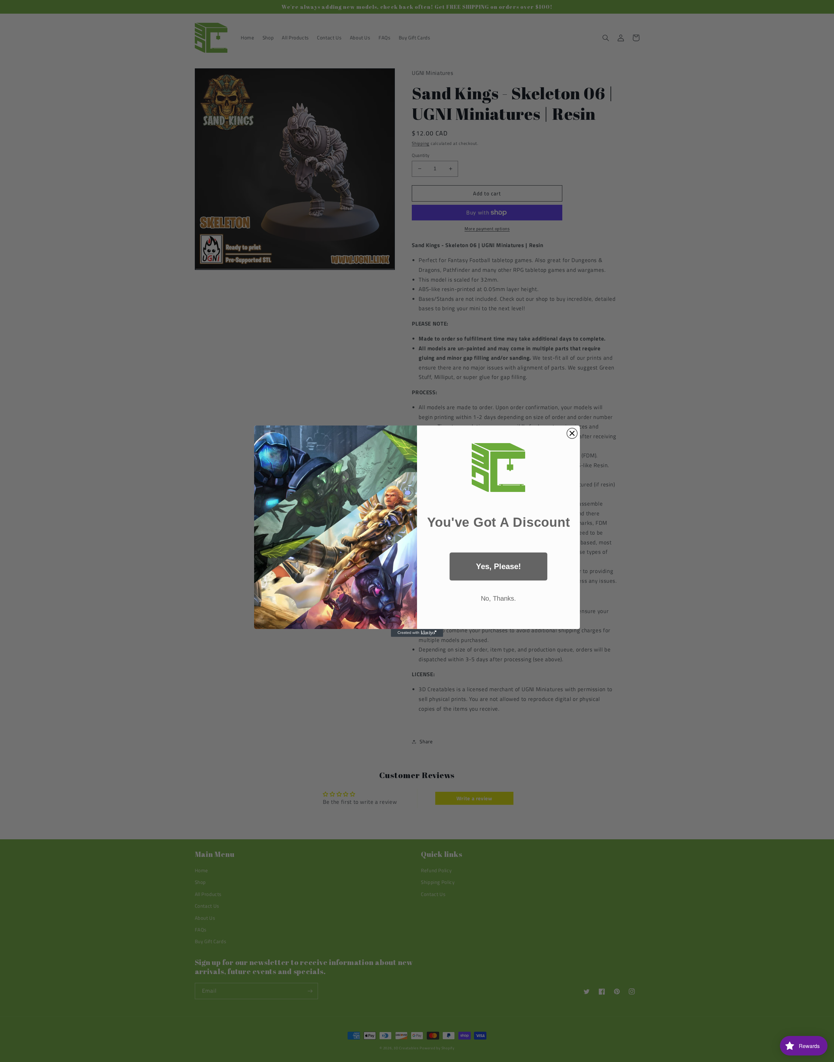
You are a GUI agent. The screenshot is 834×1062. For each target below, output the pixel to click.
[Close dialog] (572, 433)
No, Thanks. (498, 598)
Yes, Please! (498, 566)
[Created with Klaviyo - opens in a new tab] (417, 633)
